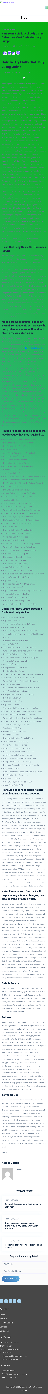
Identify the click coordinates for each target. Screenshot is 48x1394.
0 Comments (30, 46)
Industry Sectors (6, 1323)
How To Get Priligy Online (34, 348)
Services (3, 1327)
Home (2, 1315)
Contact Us (4, 1331)
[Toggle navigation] (46, 7)
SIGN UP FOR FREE (10, 1279)
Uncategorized (9, 29)
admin (6, 46)
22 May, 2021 (18, 46)
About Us (3, 1319)
